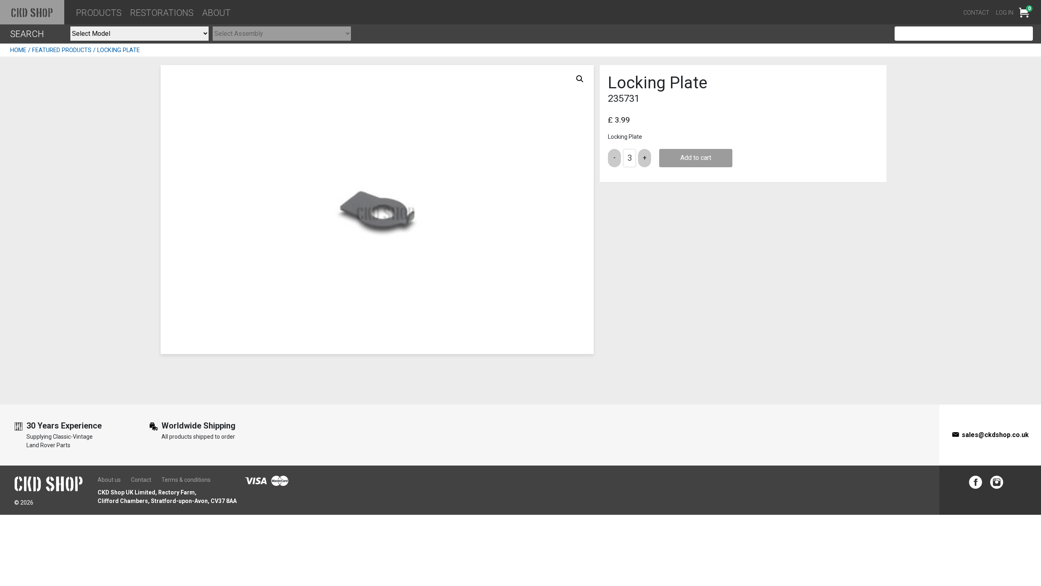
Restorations (162, 13)
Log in (1004, 12)
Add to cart (695, 158)
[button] (580, 79)
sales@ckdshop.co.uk (995, 435)
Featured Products (61, 50)
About (216, 13)
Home (18, 50)
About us (109, 480)
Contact (976, 12)
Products (99, 13)
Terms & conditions (186, 480)
